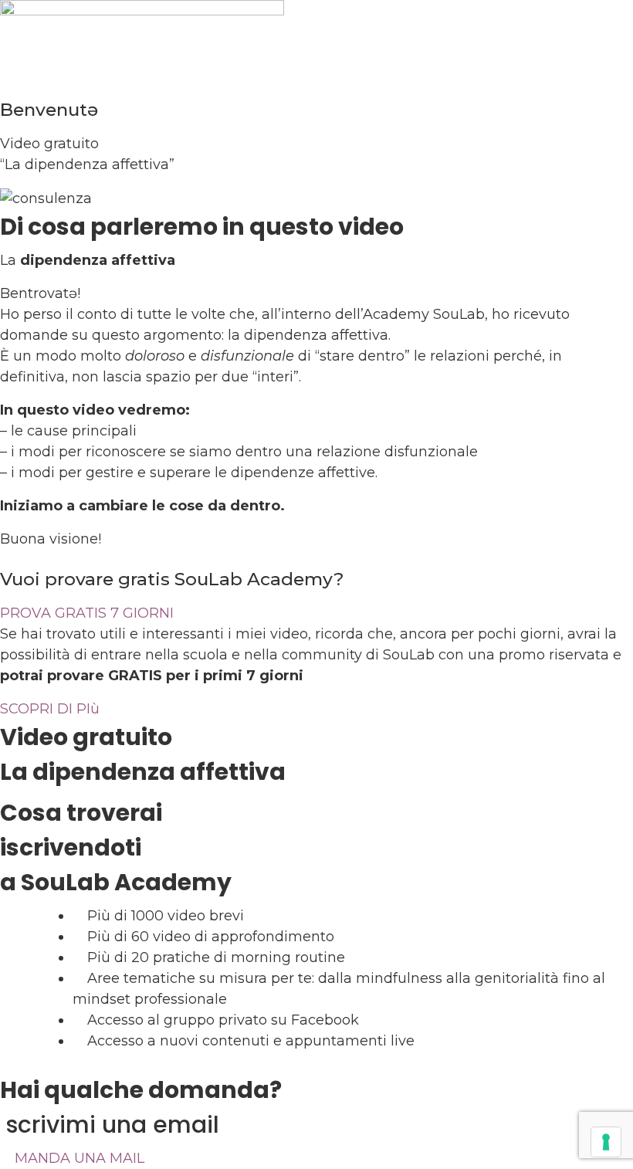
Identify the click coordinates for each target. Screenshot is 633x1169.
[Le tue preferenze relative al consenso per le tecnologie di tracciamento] (606, 1142)
